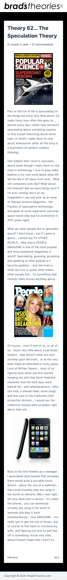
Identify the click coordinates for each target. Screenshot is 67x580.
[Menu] (61, 6)
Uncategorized (44, 44)
